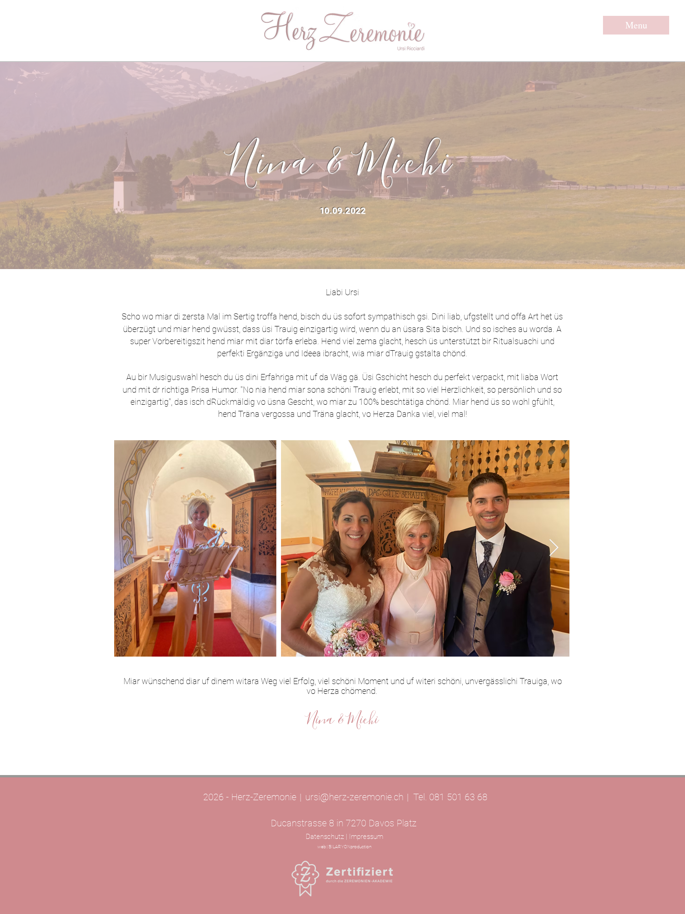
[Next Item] (553, 548)
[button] (636, 25)
